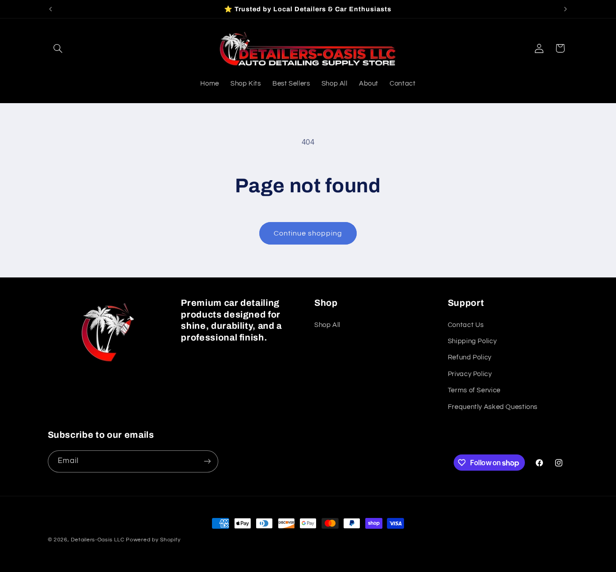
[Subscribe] (207, 461)
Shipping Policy (472, 341)
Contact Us (466, 325)
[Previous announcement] (50, 9)
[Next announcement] (565, 9)
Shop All (327, 325)
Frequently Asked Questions (493, 407)
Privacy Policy (470, 374)
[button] (58, 48)
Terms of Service (474, 390)
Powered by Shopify (153, 539)
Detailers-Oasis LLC (97, 539)
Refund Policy (470, 357)
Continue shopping (308, 233)
